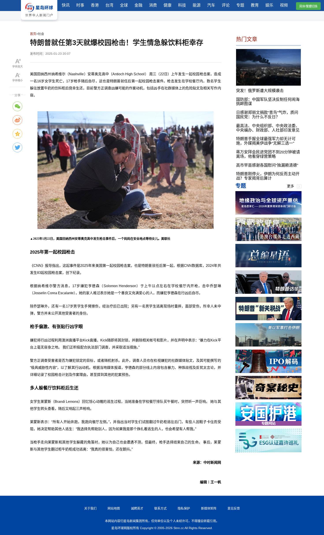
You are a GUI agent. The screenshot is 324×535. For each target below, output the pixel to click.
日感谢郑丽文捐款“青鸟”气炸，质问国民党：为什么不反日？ (267, 114)
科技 (182, 5)
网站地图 (114, 508)
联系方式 (160, 508)
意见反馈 (233, 508)
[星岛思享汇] (268, 213)
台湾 (109, 5)
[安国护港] (268, 424)
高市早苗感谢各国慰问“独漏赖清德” (267, 165)
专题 (240, 5)
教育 (255, 5)
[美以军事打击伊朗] (268, 345)
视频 (284, 5)
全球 (124, 5)
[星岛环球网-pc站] (39, 21)
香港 (95, 5)
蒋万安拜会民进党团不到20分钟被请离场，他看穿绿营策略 (268, 154)
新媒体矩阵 (208, 508)
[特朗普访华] (268, 292)
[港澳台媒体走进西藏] (268, 240)
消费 (153, 5)
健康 (167, 5)
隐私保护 (184, 508)
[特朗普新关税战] (268, 319)
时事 (80, 5)
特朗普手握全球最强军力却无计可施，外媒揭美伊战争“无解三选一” (266, 141)
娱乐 (269, 5)
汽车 (211, 5)
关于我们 (90, 508)
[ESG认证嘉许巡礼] (268, 451)
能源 (197, 5)
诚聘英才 (137, 508)
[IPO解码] (268, 372)
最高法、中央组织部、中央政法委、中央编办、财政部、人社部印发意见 (268, 127)
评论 (226, 5)
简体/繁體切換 (308, 6)
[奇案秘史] (268, 398)
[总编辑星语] (268, 266)
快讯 (66, 5)
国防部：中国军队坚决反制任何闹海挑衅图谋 (268, 101)
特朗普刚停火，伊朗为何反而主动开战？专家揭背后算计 (268, 176)
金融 (138, 5)
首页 (33, 34)
